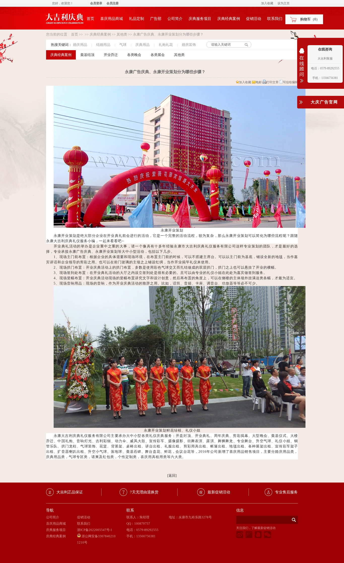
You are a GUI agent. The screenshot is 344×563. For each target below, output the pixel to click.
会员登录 (96, 3)
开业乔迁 (111, 55)
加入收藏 (245, 82)
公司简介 (175, 19)
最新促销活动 (219, 492)
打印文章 (272, 82)
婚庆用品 (80, 45)
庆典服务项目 (200, 19)
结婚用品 (103, 45)
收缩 (301, 68)
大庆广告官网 (324, 102)
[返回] (172, 475)
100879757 (142, 523)
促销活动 (253, 19)
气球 (122, 45)
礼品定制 (136, 19)
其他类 (122, 34)
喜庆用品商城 (111, 19)
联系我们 (274, 19)
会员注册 (113, 3)
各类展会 (158, 55)
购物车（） (310, 19)
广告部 (155, 19)
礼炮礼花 (166, 45)
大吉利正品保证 (69, 492)
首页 (90, 19)
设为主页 (284, 3)
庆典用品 (142, 45)
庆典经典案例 (228, 19)
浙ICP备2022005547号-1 (94, 530)
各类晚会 (134, 55)
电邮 (259, 82)
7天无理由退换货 (144, 492)
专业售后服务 (286, 492)
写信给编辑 (290, 82)
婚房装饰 (189, 45)
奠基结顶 (87, 55)
